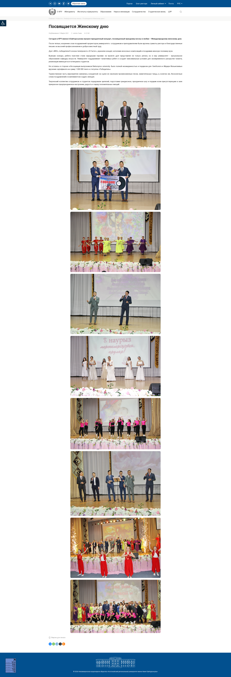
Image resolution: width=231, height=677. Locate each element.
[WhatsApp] (53, 644)
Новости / (60, 18)
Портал (129, 4)
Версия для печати (58, 637)
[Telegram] (56, 644)
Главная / (52, 18)
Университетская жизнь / (73, 18)
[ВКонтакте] (50, 644)
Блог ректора (141, 4)
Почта (171, 4)
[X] (60, 644)
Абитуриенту (69, 12)
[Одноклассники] (63, 644)
